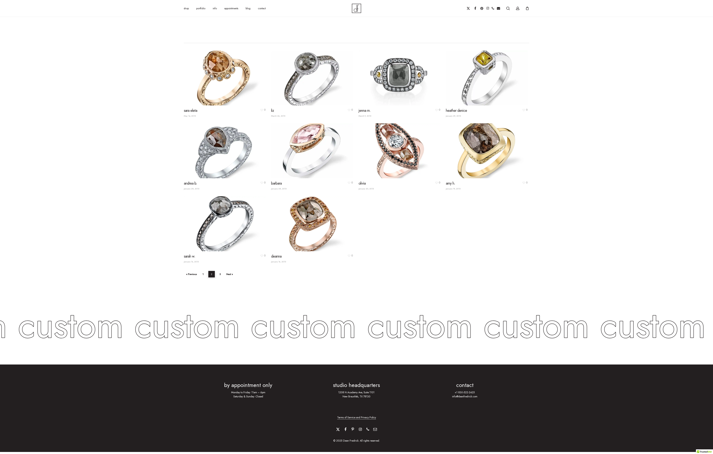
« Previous (191, 274)
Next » (229, 274)
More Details (225, 74)
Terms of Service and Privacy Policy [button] (356, 417)
